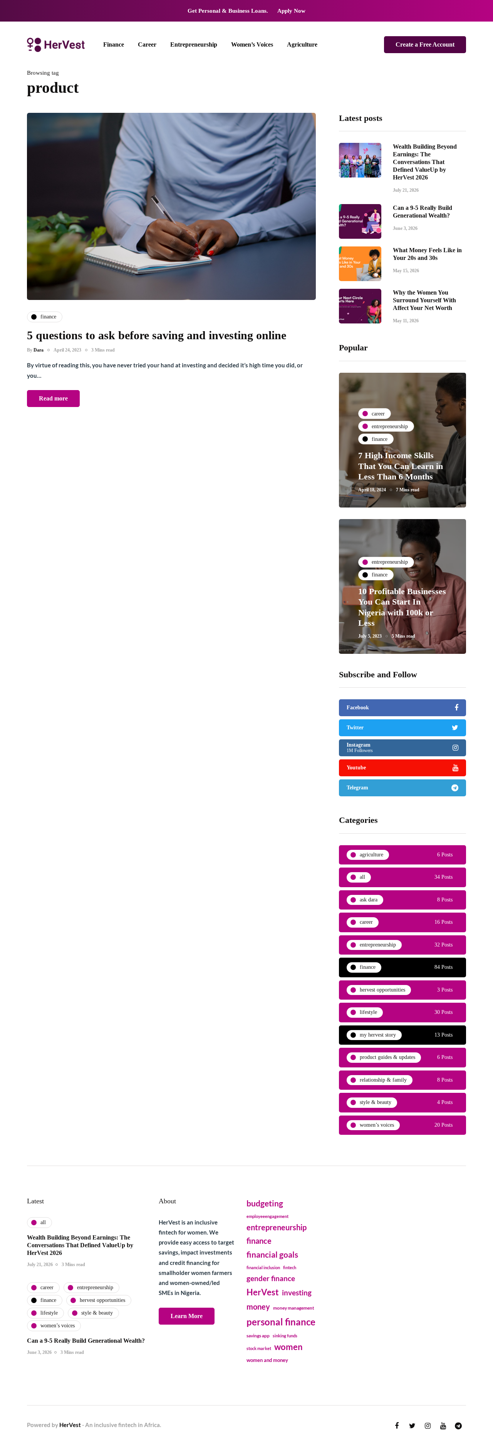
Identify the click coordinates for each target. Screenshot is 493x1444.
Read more (53, 398)
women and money (267, 1360)
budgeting (264, 1203)
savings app (258, 1335)
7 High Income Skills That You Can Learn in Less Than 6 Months (400, 466)
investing (297, 1292)
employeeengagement (267, 1216)
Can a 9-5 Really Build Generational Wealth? (86, 1340)
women (288, 1347)
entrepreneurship (276, 1227)
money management (293, 1308)
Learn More (187, 1316)
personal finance (280, 1321)
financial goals (272, 1255)
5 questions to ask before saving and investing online (156, 335)
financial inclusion (263, 1267)
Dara (39, 350)
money (258, 1306)
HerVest (262, 1292)
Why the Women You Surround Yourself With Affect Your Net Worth (424, 300)
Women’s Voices (252, 44)
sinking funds (285, 1335)
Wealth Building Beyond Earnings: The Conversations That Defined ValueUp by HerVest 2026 (425, 162)
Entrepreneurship (193, 44)
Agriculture (302, 44)
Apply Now (291, 11)
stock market (258, 1348)
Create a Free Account (425, 44)
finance (259, 1240)
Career (147, 44)
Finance (113, 44)
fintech (289, 1267)
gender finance (270, 1278)
